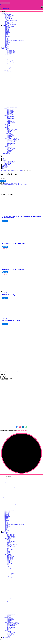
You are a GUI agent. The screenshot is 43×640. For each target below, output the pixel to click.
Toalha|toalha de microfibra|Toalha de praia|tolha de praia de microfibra (14, 184)
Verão (18, 183)
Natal (8, 82)
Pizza (8, 132)
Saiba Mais (5, 222)
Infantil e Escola (9, 61)
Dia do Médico (9, 77)
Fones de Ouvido (10, 149)
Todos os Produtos (5, 48)
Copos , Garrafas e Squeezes (9, 94)
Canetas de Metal (10, 110)
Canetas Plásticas (10, 112)
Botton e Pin (9, 56)
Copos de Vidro (9, 97)
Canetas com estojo (10, 109)
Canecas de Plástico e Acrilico (12, 574)
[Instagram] (20, 427)
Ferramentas (9, 58)
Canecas (5, 572)
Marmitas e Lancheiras (11, 130)
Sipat (8, 85)
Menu (3, 481)
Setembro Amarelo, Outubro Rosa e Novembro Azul (16, 84)
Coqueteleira (9, 99)
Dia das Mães (9, 71)
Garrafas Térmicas (10, 101)
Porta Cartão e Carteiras (8, 22)
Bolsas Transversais (7, 16)
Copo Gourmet (9, 95)
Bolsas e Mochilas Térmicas (12, 140)
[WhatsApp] (26, 427)
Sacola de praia (9, 144)
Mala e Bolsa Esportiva (8, 18)
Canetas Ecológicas (10, 105)
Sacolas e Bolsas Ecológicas (12, 107)
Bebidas (5, 49)
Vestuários (8, 68)
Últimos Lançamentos (6, 153)
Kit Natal (6, 37)
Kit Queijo (6, 39)
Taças (8, 102)
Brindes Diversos (7, 54)
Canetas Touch (9, 113)
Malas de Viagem (10, 134)
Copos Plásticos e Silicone (11, 98)
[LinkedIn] (23, 427)
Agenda (8, 117)
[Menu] (42, 7)
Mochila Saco (9, 136)
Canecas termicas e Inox (11, 92)
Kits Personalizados (5, 25)
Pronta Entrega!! (5, 47)
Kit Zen (5, 45)
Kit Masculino (7, 36)
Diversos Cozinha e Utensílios (12, 129)
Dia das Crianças (10, 74)
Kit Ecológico (6, 31)
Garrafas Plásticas (10, 100)
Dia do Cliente (9, 76)
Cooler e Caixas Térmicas (11, 53)
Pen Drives (9, 151)
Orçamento (3, 180)
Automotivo (9, 55)
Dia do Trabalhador (10, 79)
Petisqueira (9, 131)
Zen (7, 69)
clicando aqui (19, 371)
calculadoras (9, 120)
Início (1, 170)
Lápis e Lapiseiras (10, 114)
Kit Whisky (6, 44)
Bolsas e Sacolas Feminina (11, 141)
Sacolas (8, 145)
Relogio (8, 152)
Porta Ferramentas (7, 23)
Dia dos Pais (4, 13)
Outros (5, 21)
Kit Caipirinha (7, 28)
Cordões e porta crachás (11, 57)
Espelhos (8, 125)
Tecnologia (6, 146)
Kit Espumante (7, 32)
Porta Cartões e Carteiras (11, 122)
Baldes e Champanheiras (11, 52)
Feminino (6, 124)
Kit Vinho (6, 43)
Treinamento (9, 570)
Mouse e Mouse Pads (10, 150)
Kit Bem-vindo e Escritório (9, 26)
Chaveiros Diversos (7, 93)
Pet (7, 66)
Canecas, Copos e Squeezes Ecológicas (14, 104)
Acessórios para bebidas (11, 50)
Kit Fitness (6, 34)
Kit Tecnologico (7, 42)
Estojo (8, 142)
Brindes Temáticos (7, 70)
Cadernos (8, 119)
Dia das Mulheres (10, 75)
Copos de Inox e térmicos (11, 96)
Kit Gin (5, 35)
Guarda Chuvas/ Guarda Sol (12, 60)
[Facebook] (17, 427)
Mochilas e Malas (7, 133)
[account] (0, 5)
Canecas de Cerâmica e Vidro (12, 573)
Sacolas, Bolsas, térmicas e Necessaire (11, 138)
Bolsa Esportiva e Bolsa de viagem (13, 139)
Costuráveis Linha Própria (6, 14)
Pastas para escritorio (10, 121)
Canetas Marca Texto (10, 111)
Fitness (8, 59)
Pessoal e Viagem (10, 65)
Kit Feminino (6, 33)
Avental (8, 128)
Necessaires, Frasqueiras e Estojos (10, 20)
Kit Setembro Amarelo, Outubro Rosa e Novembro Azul (14, 40)
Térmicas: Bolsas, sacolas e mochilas (10, 24)
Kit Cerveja (6, 29)
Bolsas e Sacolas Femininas (9, 15)
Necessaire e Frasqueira (11, 143)
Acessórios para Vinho (11, 51)
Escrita (5, 108)
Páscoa (8, 83)
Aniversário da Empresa (11, 72)
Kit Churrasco (6, 30)
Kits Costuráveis (7, 17)
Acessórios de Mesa (10, 116)
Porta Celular (9, 67)
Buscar (7, 476)
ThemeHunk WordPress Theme (21, 430)
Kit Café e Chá (7, 27)
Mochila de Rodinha (10, 135)
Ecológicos (6, 103)
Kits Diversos (6, 46)
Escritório (6, 115)
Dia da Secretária (10, 73)
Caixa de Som (9, 147)
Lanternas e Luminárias (11, 62)
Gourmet (6, 127)
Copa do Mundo (5, 497)
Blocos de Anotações (10, 118)
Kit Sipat (6, 41)
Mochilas (6, 19)
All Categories (4, 482)
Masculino (8, 63)
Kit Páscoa (6, 38)
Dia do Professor (10, 78)
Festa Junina (9, 81)
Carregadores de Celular (11, 148)
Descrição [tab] (4, 186)
